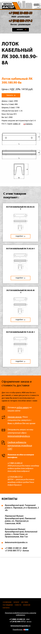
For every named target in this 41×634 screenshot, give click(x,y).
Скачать (28, 124)
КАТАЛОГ (20, 29)
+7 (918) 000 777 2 (13, 551)
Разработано (18, 630)
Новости (18, 605)
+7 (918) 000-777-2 (15, 477)
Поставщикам (8, 605)
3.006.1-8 (16, 124)
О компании (7, 602)
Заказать (9, 95)
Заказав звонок (15, 417)
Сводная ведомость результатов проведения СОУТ (20, 445)
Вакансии (26, 605)
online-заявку (23, 408)
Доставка (24, 602)
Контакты (6, 608)
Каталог (16, 602)
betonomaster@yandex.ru (19, 436)
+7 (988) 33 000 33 (13, 548)
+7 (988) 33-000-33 (15, 463)
